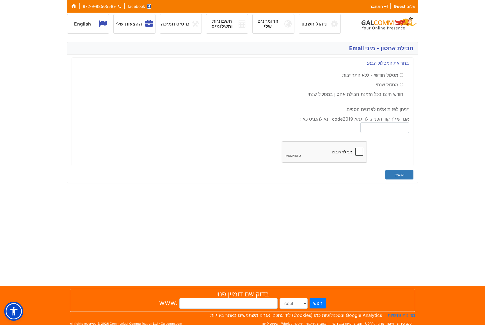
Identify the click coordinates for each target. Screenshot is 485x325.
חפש (317, 303)
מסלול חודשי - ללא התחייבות (370, 75)
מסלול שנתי (387, 84)
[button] (14, 311)
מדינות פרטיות (401, 315)
